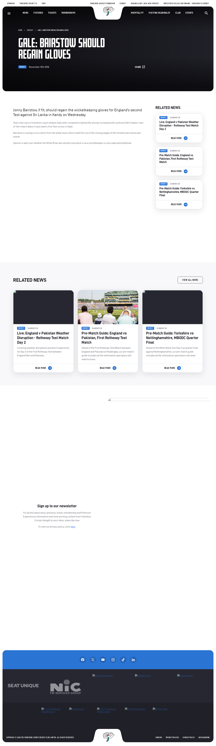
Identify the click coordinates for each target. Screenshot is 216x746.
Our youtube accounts (103, 660)
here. (73, 526)
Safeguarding (204, 737)
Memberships (68, 13)
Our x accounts (93, 660)
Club (177, 13)
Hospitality (137, 13)
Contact (123, 3)
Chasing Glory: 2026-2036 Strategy (145, 3)
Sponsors (11, 3)
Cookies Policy (188, 737)
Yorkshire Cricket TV (28, 3)
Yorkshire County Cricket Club (108, 11)
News (25, 13)
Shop (44, 3)
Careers (159, 737)
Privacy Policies (172, 737)
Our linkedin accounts (133, 660)
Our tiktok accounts (123, 660)
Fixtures (38, 13)
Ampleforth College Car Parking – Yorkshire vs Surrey (186, 3)
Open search (206, 13)
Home (20, 30)
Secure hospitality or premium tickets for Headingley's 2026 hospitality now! (179, 229)
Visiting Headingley (159, 13)
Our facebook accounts (83, 660)
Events (189, 13)
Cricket (30, 30)
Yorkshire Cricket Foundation (102, 3)
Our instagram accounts (113, 660)
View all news (190, 280)
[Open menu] (9, 13)
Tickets (52, 13)
